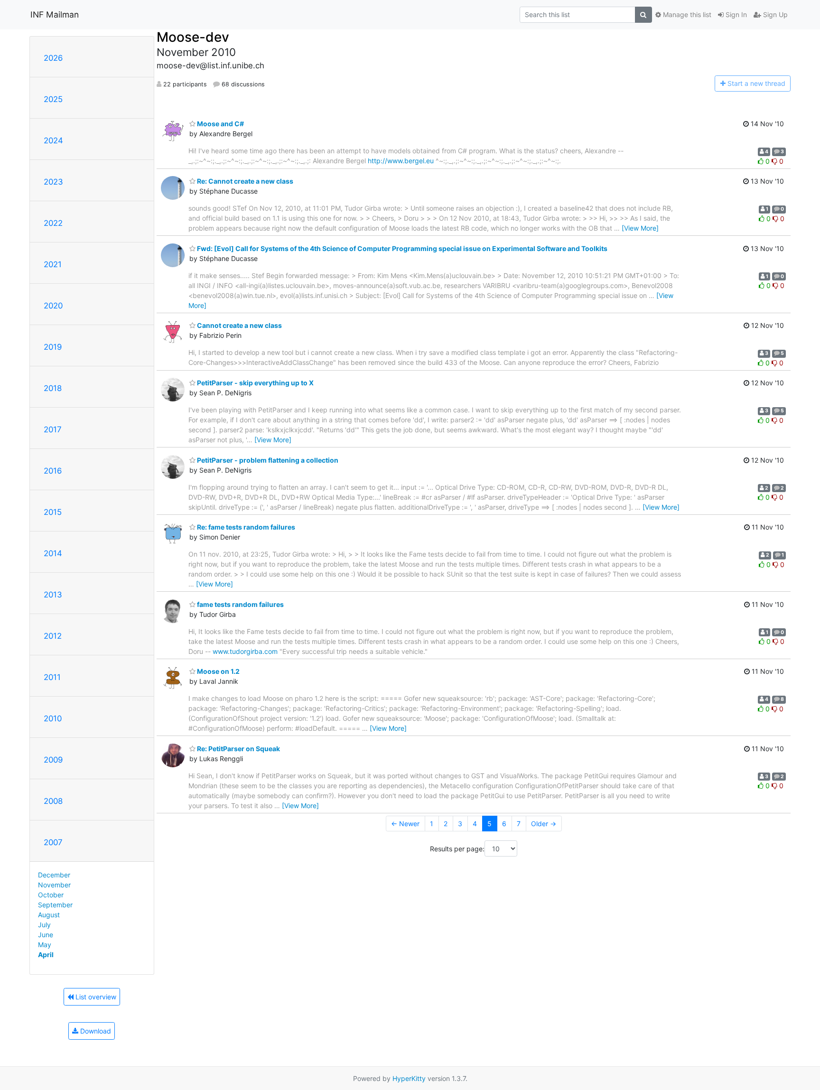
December (54, 875)
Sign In (735, 14)
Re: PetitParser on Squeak (238, 749)
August (49, 915)
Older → (543, 824)
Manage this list (686, 14)
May (44, 945)
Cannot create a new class (239, 325)
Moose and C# (220, 124)
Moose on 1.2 (218, 671)
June (45, 935)
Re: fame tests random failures (245, 527)
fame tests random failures (240, 604)
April (46, 954)
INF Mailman (54, 14)
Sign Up (774, 14)
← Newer (405, 824)
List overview (95, 997)
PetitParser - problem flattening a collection (267, 460)
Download (94, 1031)
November (54, 885)
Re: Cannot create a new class (244, 181)
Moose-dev (193, 37)
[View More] (640, 228)
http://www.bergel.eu (401, 161)
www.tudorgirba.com (245, 651)
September (55, 905)
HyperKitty (409, 1078)
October (51, 895)
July (44, 925)
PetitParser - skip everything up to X (255, 383)
